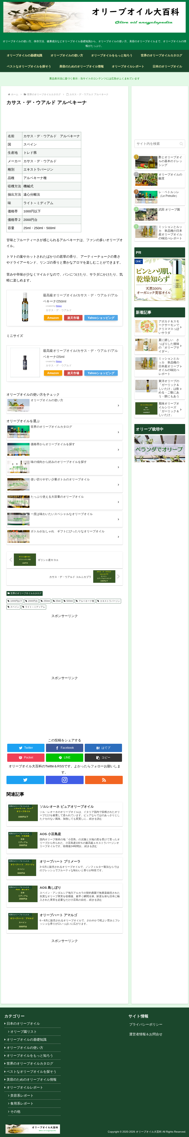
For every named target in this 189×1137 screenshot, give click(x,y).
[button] (103, 758)
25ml (58, 601)
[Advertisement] (64, 118)
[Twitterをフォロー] (25, 780)
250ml (47, 601)
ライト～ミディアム (35, 607)
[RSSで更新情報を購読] (104, 780)
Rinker (59, 306)
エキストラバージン (110, 601)
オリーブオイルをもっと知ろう (30, 1055)
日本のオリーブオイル (23, 1023)
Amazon (53, 317)
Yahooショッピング (101, 317)
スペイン (14, 607)
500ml (69, 601)
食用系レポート (22, 1103)
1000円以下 (16, 601)
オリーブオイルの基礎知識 (27, 1039)
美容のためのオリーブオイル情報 (31, 1079)
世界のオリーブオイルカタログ (26, 593)
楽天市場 (73, 317)
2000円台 (33, 601)
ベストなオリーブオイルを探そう (31, 1071)
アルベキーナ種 (86, 601)
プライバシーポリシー (145, 1024)
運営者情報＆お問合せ (145, 1034)
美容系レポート (22, 1095)
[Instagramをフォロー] (65, 780)
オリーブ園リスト (23, 1031)
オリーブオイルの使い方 (25, 1048)
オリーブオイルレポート (25, 1087)
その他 (15, 1111)
